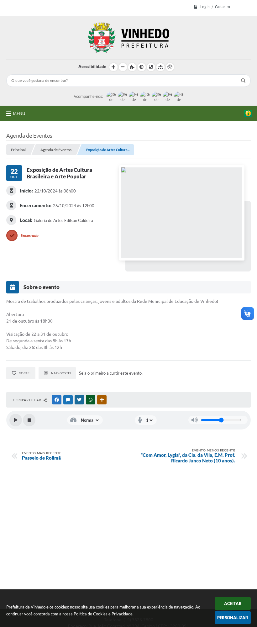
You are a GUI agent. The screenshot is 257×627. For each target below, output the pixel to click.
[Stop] (29, 420)
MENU (19, 113)
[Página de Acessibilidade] (170, 67)
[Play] (15, 420)
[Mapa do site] (160, 67)
